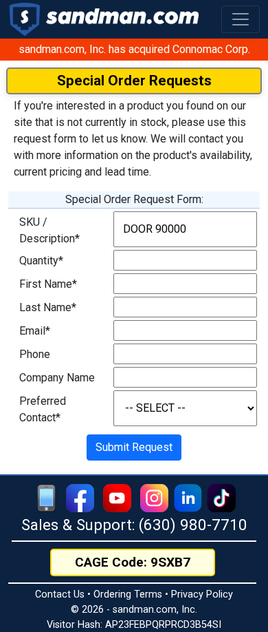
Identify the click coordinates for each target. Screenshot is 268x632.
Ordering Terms (127, 594)
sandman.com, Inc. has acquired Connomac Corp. (134, 49)
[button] (240, 19)
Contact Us (60, 594)
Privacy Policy (202, 594)
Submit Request (134, 447)
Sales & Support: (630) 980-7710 (134, 525)
